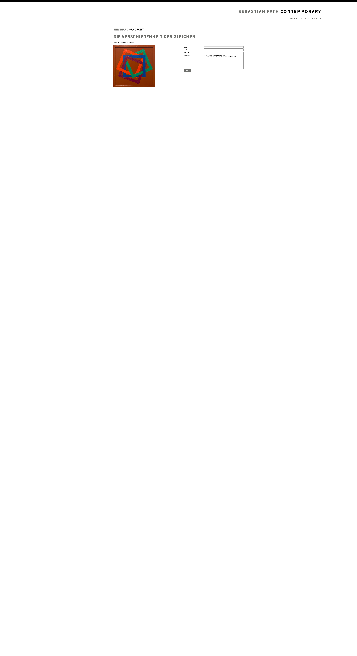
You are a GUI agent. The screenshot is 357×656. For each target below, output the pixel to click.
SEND (187, 70)
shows (293, 18)
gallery (316, 18)
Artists (305, 18)
